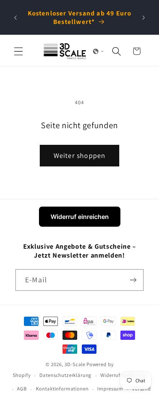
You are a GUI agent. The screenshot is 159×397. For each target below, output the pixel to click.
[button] (18, 51)
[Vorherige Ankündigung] (15, 17)
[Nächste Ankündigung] (143, 17)
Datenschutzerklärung (65, 375)
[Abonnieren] (133, 280)
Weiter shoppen (80, 155)
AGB (22, 388)
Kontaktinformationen (62, 388)
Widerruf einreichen (80, 217)
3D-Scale (74, 364)
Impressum (110, 388)
